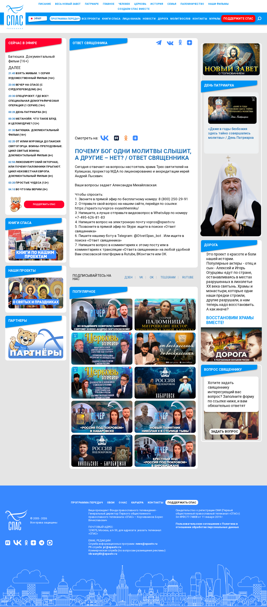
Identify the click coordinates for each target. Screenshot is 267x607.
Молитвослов (180, 18)
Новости (149, 18)
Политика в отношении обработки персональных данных (207, 525)
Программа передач (65, 18)
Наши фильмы (218, 4)
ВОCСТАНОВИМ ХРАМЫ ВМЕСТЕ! (230, 320)
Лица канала (131, 18)
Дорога (163, 18)
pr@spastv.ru (112, 547)
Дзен (128, 277)
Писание (44, 4)
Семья (171, 4)
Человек (124, 4)
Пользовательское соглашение (197, 523)
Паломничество (192, 4)
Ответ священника (90, 43)
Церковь (140, 4)
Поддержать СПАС (44, 204)
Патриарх (92, 4)
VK (141, 277)
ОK (152, 277)
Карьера (137, 502)
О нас (123, 502)
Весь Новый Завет (68, 4)
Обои (111, 502)
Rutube (188, 277)
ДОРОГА (211, 245)
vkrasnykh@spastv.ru (102, 553)
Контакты (200, 18)
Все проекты (91, 18)
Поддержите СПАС (238, 18)
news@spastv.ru (146, 543)
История (156, 4)
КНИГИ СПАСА (111, 18)
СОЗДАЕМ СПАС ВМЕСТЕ (134, 9)
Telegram (167, 277)
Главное (108, 4)
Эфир (37, 18)
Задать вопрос (224, 431)
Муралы (214, 18)
